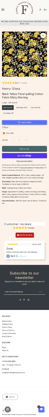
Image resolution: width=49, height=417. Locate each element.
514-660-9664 (10, 361)
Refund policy (7, 321)
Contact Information (9, 333)
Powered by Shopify (29, 414)
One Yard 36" (35, 108)
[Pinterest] (24, 300)
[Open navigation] (7, 10)
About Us (5, 350)
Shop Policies (7, 336)
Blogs (4, 347)
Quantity (5, 140)
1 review (24, 83)
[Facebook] (20, 300)
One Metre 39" (8, 113)
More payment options (24, 161)
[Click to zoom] (43, 35)
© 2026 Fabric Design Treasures (12, 414)
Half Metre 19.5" (21, 108)
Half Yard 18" (7, 108)
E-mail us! (5, 369)
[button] (24, 122)
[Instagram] (28, 300)
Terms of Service (8, 330)
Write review (25, 235)
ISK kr (12, 397)
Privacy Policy (7, 327)
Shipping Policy (7, 324)
